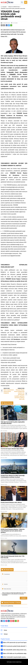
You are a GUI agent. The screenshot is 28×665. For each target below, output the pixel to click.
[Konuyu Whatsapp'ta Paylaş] (11, 25)
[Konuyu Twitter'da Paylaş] (9, 25)
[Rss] (18, 621)
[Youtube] (11, 621)
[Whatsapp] (16, 621)
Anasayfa (4, 6)
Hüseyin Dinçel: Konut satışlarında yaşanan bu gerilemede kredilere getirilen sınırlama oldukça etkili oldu (19, 394)
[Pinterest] (13, 621)
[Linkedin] (9, 621)
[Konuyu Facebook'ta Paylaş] (7, 25)
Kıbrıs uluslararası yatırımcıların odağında (9, 391)
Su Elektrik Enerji (16, 6)
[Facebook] (2, 621)
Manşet (10, 6)
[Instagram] (6, 621)
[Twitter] (4, 621)
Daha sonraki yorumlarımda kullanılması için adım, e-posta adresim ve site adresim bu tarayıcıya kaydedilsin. (14, 594)
